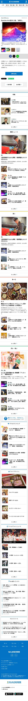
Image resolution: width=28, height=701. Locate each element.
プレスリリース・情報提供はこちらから (10, 662)
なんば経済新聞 (14, 2)
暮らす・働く (21, 5)
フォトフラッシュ (5, 17)
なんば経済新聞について (7, 660)
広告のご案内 (4, 668)
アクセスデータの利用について (8, 664)
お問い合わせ (4, 666)
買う (17, 5)
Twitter (15, 655)
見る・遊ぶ (12, 5)
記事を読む (14, 73)
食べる (7, 5)
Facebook (12, 655)
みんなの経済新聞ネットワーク (14, 682)
